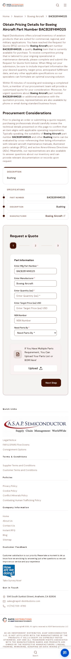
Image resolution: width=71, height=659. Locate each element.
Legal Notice (9, 440)
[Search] (57, 5)
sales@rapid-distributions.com (23, 601)
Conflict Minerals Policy (15, 495)
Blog (5, 535)
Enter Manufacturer (24, 278)
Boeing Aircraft (35, 16)
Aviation (18, 16)
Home (6, 16)
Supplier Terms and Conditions (19, 465)
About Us (8, 520)
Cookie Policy (10, 490)
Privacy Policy (10, 486)
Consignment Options (14, 449)
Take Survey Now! (12, 580)
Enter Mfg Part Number (26, 266)
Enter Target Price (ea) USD (27, 303)
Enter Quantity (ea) (24, 290)
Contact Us (9, 525)
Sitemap (7, 539)
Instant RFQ (9, 530)
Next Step (51, 382)
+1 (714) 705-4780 (16, 605)
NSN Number (20, 315)
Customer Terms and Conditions (20, 470)
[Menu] (65, 5)
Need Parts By (21, 327)
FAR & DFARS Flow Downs (16, 444)
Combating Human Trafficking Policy (22, 500)
